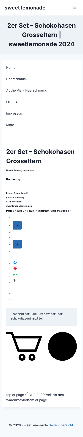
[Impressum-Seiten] (17, 244)
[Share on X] (15, 282)
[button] (41, 360)
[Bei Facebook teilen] (15, 263)
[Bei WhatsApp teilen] (15, 276)
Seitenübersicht (61, 425)
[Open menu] (74, 8)
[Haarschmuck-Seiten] (17, 225)
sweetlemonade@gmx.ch (19, 206)
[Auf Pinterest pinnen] (15, 270)
